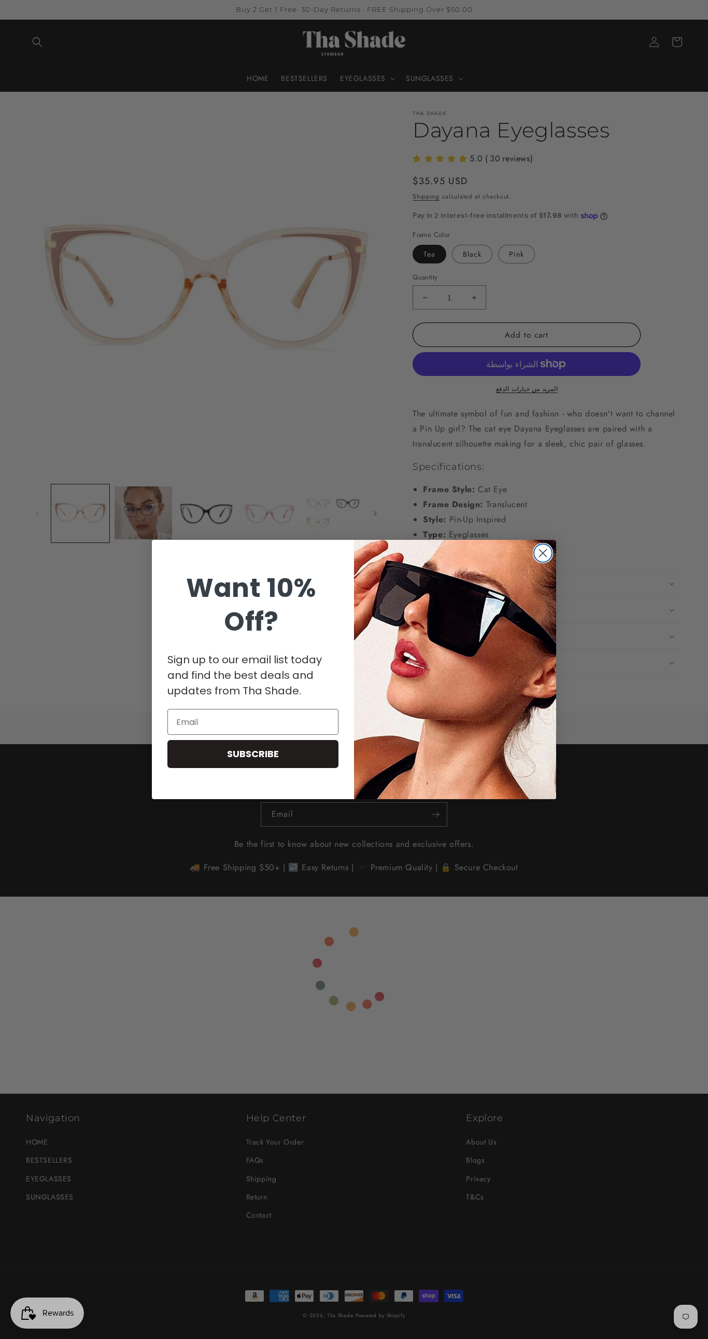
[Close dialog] (543, 553)
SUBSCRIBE (253, 753)
